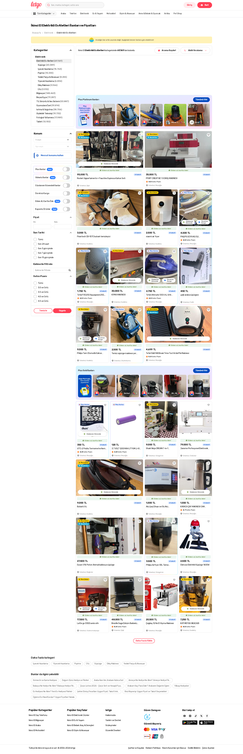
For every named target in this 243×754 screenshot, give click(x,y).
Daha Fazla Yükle (144, 641)
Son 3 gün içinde (45, 248)
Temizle (43, 310)
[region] (144, 115)
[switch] (66, 169)
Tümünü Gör (201, 99)
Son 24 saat (43, 244)
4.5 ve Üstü (43, 301)
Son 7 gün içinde (45, 253)
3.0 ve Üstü (43, 287)
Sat (207, 5)
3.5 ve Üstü (43, 292)
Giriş (189, 5)
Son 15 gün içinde (46, 257)
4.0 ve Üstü (43, 296)
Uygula (62, 310)
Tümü (40, 239)
